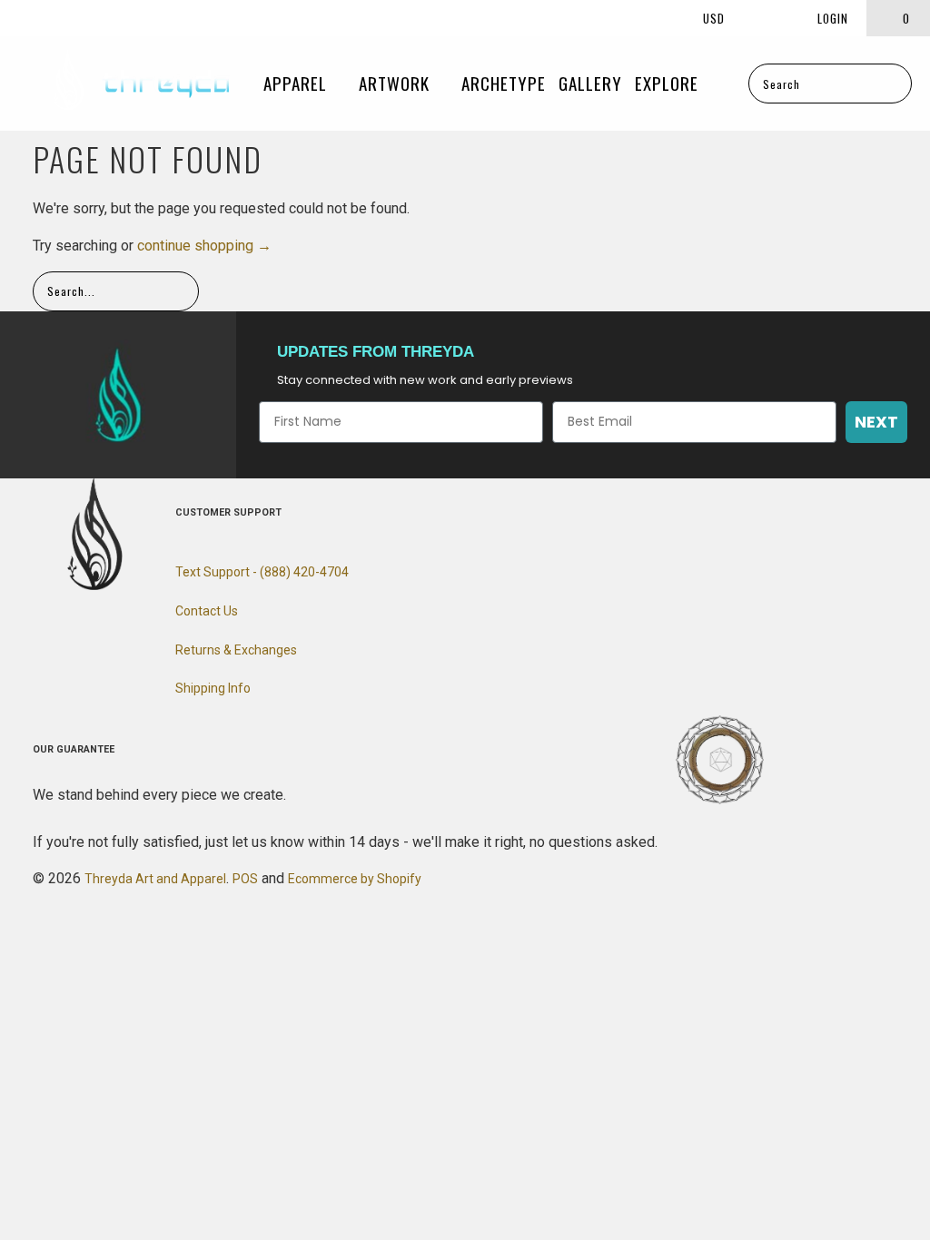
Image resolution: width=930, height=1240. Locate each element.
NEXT (876, 421)
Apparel (297, 82)
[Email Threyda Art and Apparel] (81, 18)
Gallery (590, 82)
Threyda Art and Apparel (155, 878)
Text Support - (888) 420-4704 (262, 572)
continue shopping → (204, 245)
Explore (669, 82)
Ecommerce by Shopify (354, 878)
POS (245, 878)
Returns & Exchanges (236, 650)
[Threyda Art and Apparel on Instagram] (51, 18)
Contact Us (206, 611)
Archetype (503, 82)
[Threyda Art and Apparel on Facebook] (22, 18)
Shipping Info (213, 688)
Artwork (396, 82)
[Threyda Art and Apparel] (140, 83)
